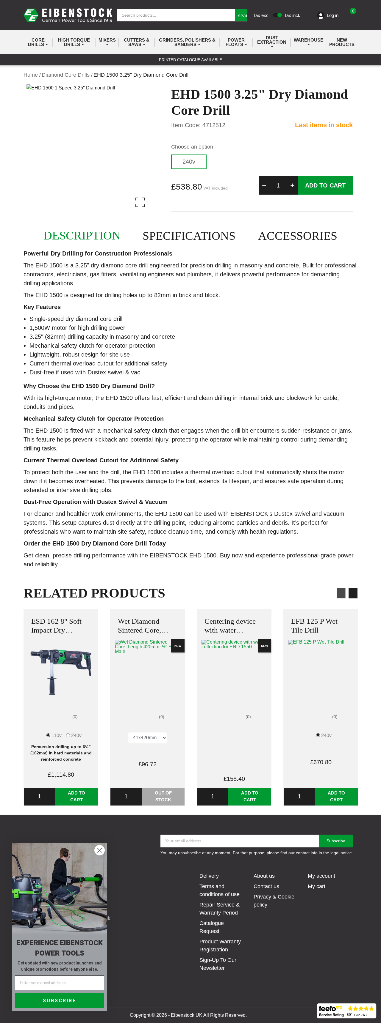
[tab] (82, 236)
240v (188, 161)
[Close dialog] (99, 850)
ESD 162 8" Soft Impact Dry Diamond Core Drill (56, 626)
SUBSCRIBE (59, 1000)
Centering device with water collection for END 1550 (233, 626)
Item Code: (186, 125)
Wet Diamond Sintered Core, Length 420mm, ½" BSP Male (147, 626)
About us (264, 876)
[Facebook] (184, 999)
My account (321, 876)
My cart (316, 886)
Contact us (266, 886)
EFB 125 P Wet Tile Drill (314, 625)
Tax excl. (262, 15)
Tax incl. (292, 15)
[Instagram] (196, 999)
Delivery (209, 876)
